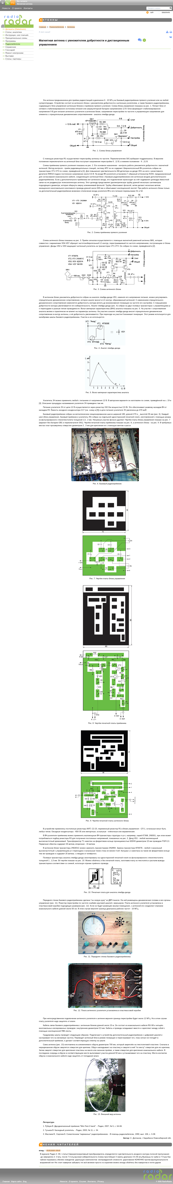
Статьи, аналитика (13, 32)
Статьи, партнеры (13, 59)
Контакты (28, 8)
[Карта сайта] (7, 2)
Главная (42, 27)
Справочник (10, 47)
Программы (10, 41)
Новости (6, 8)
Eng (24, 1181)
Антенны (71, 27)
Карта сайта (16, 1181)
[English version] (12, 2)
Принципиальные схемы (16, 38)
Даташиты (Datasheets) (15, 29)
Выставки (9, 56)
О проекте (17, 8)
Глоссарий (10, 50)
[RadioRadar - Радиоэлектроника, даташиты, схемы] (17, 19)
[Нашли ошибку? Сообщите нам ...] (167, 32)
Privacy (101, 1181)
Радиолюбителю (12, 44)
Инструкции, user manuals (16, 35)
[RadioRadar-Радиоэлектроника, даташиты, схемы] (2, 2)
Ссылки (82, 1181)
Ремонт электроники (14, 53)
